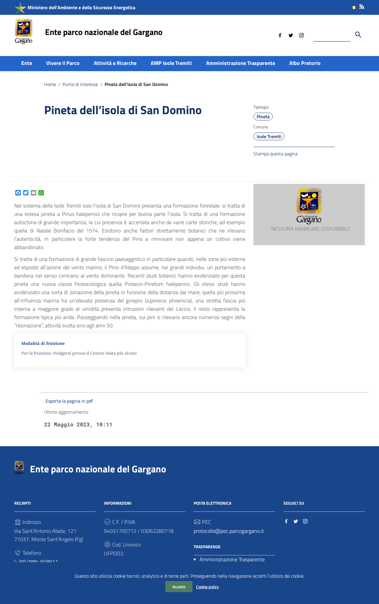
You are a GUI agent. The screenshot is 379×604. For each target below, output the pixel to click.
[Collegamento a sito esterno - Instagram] (301, 34)
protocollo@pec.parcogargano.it (229, 531)
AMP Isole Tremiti (171, 63)
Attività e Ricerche (115, 63)
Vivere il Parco (63, 63)
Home (50, 84)
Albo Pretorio (305, 63)
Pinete (263, 116)
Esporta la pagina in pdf (69, 400)
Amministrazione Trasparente (240, 63)
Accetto (178, 587)
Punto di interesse (80, 84)
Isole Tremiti (269, 136)
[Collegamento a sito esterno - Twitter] (290, 34)
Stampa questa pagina (275, 153)
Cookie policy (207, 587)
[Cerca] (358, 34)
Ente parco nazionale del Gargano (104, 32)
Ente (26, 63)
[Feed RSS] (362, 5)
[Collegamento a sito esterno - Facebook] (280, 34)
